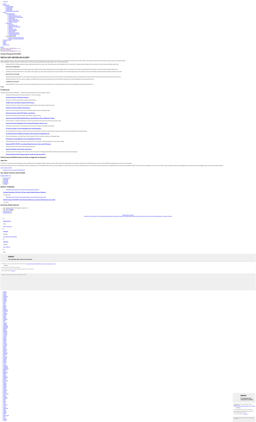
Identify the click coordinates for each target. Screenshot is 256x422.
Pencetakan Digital (7, 40)
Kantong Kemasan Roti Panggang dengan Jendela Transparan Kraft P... (26, 154)
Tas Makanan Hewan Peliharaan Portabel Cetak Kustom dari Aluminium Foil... (28, 133)
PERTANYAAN (7, 221)
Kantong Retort (12, 31)
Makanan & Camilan (13, 25)
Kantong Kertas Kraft (13, 19)
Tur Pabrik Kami (9, 7)
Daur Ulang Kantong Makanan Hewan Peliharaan (107, 216)
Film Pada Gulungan (13, 21)
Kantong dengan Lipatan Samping (16, 17)
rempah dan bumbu (13, 30)
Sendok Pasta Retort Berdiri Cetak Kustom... (18, 107)
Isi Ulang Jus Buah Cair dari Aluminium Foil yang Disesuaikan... (24, 128)
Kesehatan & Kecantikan (14, 32)
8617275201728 (6, 247)
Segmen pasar (9, 23)
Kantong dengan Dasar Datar (15, 15)
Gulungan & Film (12, 35)
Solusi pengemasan (10, 13)
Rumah (4, 3)
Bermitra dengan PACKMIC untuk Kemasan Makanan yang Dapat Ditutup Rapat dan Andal (29, 199)
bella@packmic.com (7, 226)
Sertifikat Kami (9, 8)
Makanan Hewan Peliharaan (14, 26)
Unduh (4, 43)
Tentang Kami (6, 5)
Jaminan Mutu (9, 9)
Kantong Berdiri (12, 14)
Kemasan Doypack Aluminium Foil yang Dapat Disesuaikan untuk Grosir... (26, 123)
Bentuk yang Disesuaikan (14, 20)
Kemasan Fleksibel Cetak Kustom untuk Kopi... (19, 149)
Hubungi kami (6, 44)
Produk (4, 12)
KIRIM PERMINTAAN (6, 175)
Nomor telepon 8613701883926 (10, 236)
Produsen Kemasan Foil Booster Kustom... (17, 97)
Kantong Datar (12, 18)
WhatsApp (5, 231)
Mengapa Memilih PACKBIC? (12, 11)
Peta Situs (131, 215)
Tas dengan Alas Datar (167, 216)
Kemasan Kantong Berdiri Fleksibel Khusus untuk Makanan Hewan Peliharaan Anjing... (30, 118)
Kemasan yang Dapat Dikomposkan (16, 38)
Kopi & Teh (11, 24)
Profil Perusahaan (9, 6)
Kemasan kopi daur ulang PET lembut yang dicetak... (21, 113)
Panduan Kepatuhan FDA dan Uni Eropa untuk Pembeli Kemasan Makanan (24, 192)
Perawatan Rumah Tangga (14, 34)
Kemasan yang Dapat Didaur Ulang (16, 37)
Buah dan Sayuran (12, 29)
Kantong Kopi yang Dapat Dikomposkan (153, 216)
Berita (4, 42)
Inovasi (4, 41)
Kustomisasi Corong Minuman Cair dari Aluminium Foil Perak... (24, 139)
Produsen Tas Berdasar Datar (90, 216)
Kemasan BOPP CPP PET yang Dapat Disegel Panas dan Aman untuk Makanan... (29, 144)
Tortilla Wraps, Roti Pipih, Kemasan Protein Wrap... (20, 102)
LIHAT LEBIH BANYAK (6, 167)
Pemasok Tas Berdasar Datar (138, 216)
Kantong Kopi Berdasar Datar (125, 216)
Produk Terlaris (125, 215)
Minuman (11, 28)
